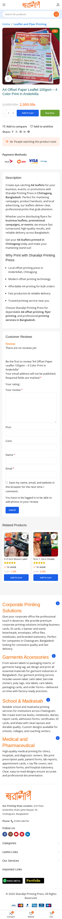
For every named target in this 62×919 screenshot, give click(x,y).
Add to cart (28, 112)
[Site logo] (31, 4)
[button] (16, 577)
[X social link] (16, 132)
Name (10, 455)
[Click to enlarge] (8, 78)
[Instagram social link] (10, 834)
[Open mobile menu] (4, 5)
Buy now (49, 112)
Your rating (12, 384)
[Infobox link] (31, 607)
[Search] (56, 14)
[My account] (58, 5)
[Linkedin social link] (25, 132)
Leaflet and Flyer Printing (30, 24)
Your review (14, 390)
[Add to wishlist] (24, 536)
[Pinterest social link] (21, 132)
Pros (8, 427)
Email (10, 468)
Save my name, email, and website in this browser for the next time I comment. (30, 487)
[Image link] (18, 795)
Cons (9, 441)
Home (6, 24)
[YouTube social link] (16, 834)
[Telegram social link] (29, 132)
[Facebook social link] (12, 132)
